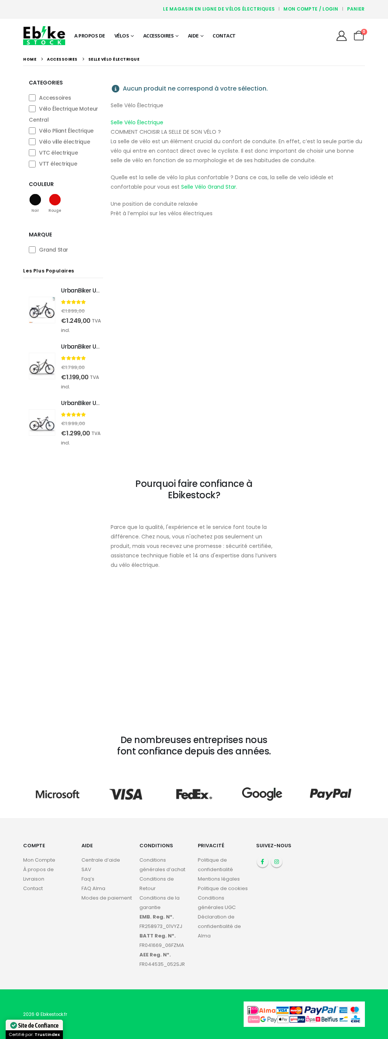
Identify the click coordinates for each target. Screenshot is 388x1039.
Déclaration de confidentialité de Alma (219, 926)
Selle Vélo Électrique (137, 122)
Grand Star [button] (53, 249)
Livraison (33, 879)
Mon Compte (39, 860)
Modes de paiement (106, 897)
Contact (224, 35)
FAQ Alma (93, 888)
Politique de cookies (223, 888)
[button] (35, 203)
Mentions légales (219, 879)
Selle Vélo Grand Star (208, 187)
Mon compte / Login (310, 9)
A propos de (89, 35)
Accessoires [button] (55, 98)
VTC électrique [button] (58, 152)
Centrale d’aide (100, 860)
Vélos (121, 35)
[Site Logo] (44, 35)
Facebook (262, 861)
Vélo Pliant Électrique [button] (66, 131)
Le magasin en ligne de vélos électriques (219, 9)
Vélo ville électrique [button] (64, 142)
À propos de (38, 869)
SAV (86, 869)
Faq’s (87, 879)
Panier (356, 9)
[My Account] (341, 36)
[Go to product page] (42, 310)
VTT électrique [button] (58, 164)
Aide (193, 35)
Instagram (276, 861)
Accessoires (158, 35)
